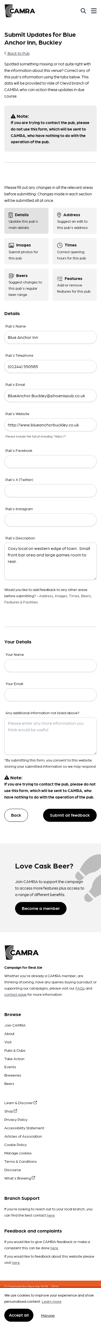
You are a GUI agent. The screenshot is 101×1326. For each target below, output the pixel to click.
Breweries (12, 1075)
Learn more (51, 1301)
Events (10, 1066)
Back (16, 814)
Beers (9, 1083)
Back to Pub (18, 53)
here (51, 1215)
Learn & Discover (19, 1102)
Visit (8, 1042)
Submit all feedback (70, 814)
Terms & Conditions (20, 1161)
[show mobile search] (83, 10)
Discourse (12, 1169)
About (9, 1033)
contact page (15, 994)
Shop (9, 1111)
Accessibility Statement (24, 1127)
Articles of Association (23, 1136)
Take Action (14, 1058)
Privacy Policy (15, 1119)
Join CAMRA (15, 1025)
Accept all (19, 1314)
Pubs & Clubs (15, 1050)
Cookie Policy (15, 1144)
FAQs (80, 988)
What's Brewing (18, 1178)
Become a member (41, 908)
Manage (48, 1315)
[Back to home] (19, 10)
